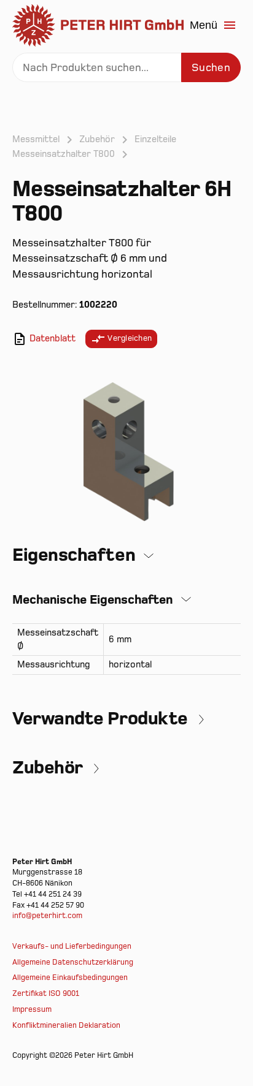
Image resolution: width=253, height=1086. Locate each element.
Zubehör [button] (47, 768)
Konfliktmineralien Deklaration (66, 1025)
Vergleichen (129, 338)
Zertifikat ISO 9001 (45, 993)
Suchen (211, 67)
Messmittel (36, 139)
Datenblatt (51, 338)
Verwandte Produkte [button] (100, 719)
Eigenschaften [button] (73, 555)
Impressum (32, 1009)
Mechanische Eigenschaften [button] (92, 599)
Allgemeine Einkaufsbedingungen (70, 977)
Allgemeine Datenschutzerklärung (72, 962)
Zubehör (97, 139)
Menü (203, 25)
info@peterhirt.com (47, 916)
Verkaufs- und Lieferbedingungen (71, 946)
